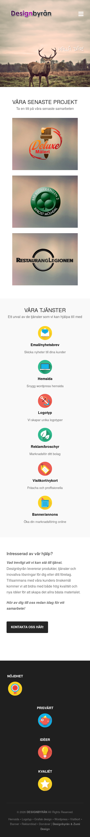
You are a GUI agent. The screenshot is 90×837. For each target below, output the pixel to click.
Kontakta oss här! (27, 627)
